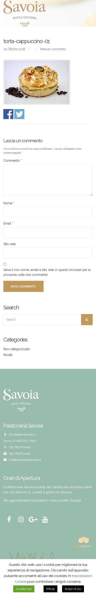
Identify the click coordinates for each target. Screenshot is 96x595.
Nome (8, 203)
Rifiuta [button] (50, 589)
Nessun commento (53, 49)
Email (8, 223)
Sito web (9, 244)
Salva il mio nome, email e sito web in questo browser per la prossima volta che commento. (47, 272)
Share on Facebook (8, 114)
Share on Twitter (19, 114)
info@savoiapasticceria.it (25, 459)
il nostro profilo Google (64, 500)
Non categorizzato (16, 349)
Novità (7, 355)
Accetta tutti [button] (24, 589)
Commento (12, 160)
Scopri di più (73, 589)
